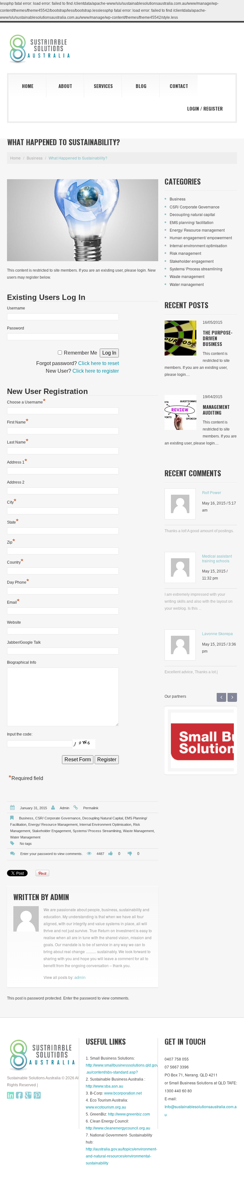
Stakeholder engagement (51, 831)
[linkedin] (10, 1095)
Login (193, 108)
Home (27, 85)
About (65, 85)
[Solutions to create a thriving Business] (43, 1054)
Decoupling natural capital (102, 818)
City (12, 502)
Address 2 (15, 482)
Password (15, 328)
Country (15, 562)
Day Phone (18, 582)
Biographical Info (21, 662)
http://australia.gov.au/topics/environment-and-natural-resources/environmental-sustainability (121, 1156)
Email (13, 602)
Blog (141, 85)
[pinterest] (37, 1095)
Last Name (18, 442)
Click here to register (95, 371)
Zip (11, 542)
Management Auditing (216, 409)
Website (14, 622)
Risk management (185, 253)
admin (64, 808)
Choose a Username (26, 402)
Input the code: (19, 734)
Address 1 (17, 462)
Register (213, 108)
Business (35, 157)
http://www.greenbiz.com (129, 1114)
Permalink (90, 808)
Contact (179, 85)
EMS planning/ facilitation (192, 222)
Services (103, 85)
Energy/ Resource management (53, 824)
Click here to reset (98, 363)
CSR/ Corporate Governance (57, 818)
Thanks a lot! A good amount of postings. (199, 531)
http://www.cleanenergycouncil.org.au (118, 1128)
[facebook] (19, 1095)
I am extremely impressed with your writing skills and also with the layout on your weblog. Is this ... (199, 601)
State (13, 522)
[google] (28, 1095)
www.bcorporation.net (123, 1093)
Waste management (138, 831)
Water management (25, 837)
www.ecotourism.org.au (106, 1107)
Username (16, 308)
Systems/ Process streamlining (97, 831)
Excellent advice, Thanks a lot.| (191, 672)
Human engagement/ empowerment (201, 237)
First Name (18, 422)
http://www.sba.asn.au (104, 1086)
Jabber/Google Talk (24, 642)
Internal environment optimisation (105, 824)
